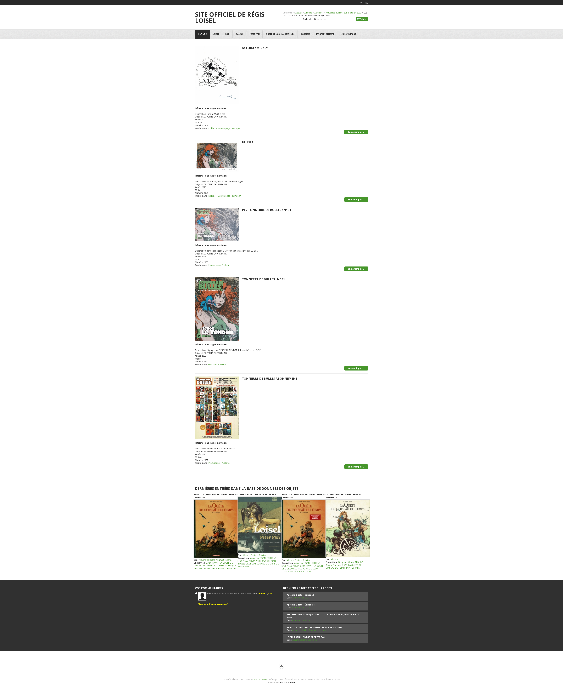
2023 (344, 565)
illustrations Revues (217, 364)
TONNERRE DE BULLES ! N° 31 (263, 279)
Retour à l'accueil (260, 679)
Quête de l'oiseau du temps (280, 34)
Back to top (281, 666)
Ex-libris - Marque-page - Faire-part (224, 128)
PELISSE (247, 142)
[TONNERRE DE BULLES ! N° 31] (217, 308)
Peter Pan (255, 34)
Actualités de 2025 (301, 597)
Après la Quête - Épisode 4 (300, 604)
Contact (262, 593)
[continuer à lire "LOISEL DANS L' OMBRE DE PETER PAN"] (260, 524)
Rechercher (308, 19)
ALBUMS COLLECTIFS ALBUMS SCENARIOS (215, 568)
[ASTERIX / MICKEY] (217, 74)
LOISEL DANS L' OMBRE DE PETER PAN (257, 494)
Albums (334, 559)
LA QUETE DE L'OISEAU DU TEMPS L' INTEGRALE (343, 566)
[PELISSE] (217, 156)
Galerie (239, 34)
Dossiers (305, 34)
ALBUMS (359, 562)
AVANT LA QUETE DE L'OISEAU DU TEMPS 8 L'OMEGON (213, 564)
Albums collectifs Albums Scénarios (216, 559)
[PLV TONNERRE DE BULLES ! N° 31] (217, 224)
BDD (227, 34)
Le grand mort (348, 34)
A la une (308, 12)
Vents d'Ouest (262, 560)
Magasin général (325, 34)
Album (253, 558)
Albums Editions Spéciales (255, 555)
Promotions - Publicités (219, 265)
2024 (208, 562)
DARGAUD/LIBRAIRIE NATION (296, 571)
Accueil (298, 12)
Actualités (319, 12)
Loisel (216, 34)
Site (270, 593)
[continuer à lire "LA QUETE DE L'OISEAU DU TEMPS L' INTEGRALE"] (347, 528)
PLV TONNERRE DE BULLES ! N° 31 (266, 210)
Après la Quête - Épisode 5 (300, 594)
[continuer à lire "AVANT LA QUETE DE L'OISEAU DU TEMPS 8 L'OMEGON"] (216, 528)
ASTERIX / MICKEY (255, 48)
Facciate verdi (287, 682)
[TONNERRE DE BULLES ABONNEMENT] (217, 407)
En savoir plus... (356, 132)
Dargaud (232, 565)
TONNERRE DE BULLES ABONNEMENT (269, 378)
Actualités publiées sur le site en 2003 (343, 12)
